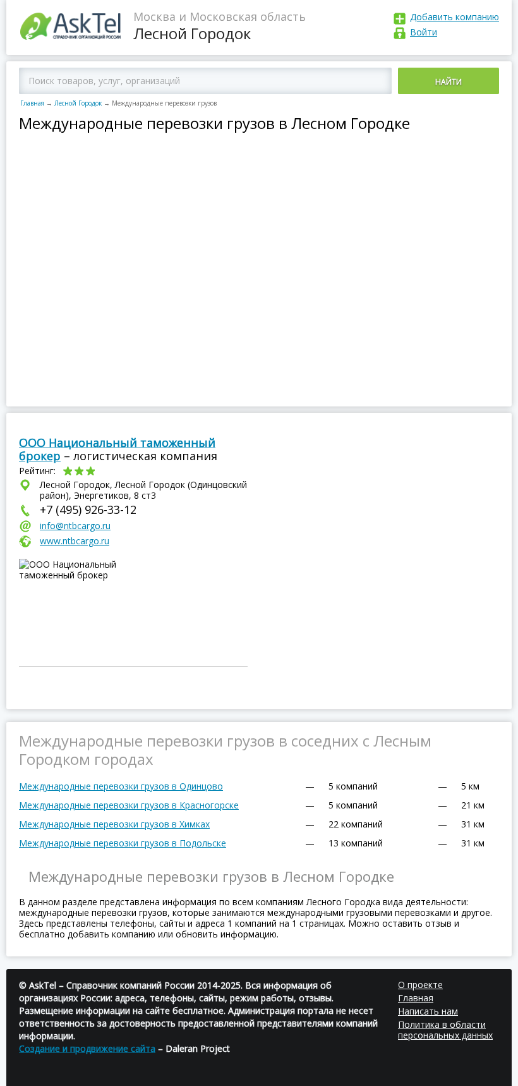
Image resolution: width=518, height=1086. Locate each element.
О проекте (420, 985)
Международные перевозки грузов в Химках (114, 824)
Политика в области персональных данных (445, 1029)
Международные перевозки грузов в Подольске (122, 843)
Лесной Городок (78, 103)
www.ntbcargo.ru (74, 541)
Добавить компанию (454, 17)
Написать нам (428, 1011)
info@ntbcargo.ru (75, 526)
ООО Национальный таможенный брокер (117, 449)
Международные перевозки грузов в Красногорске (129, 805)
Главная (32, 103)
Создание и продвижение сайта (87, 1048)
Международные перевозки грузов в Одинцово (121, 786)
